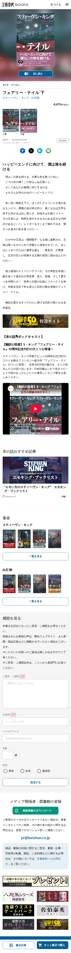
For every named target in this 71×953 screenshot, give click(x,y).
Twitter (31, 150)
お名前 (6, 715)
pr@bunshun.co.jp (35, 838)
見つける (55, 4)
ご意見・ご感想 (11, 676)
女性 (28, 771)
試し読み (38, 74)
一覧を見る (35, 556)
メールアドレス (11, 731)
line (48, 150)
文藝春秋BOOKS (14, 4)
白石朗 (35, 98)
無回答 (46, 771)
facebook (22, 150)
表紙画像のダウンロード (37, 810)
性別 (5, 765)
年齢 (5, 748)
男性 (11, 771)
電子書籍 (15, 85)
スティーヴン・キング (16, 98)
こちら (38, 662)
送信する (35, 782)
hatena (39, 150)
